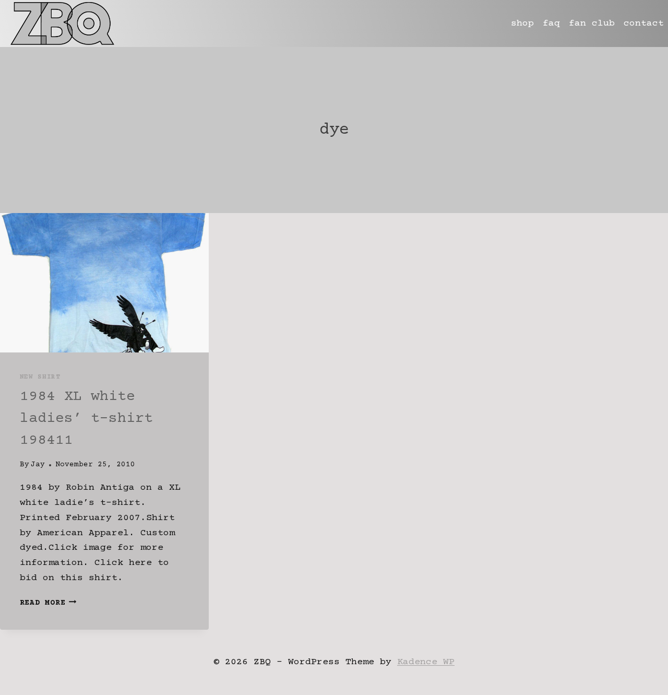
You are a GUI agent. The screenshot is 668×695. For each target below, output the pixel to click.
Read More (48, 603)
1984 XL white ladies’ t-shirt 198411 (86, 418)
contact (644, 23)
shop (522, 23)
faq (551, 23)
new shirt (40, 377)
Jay (38, 465)
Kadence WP (426, 662)
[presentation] (104, 282)
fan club (592, 23)
